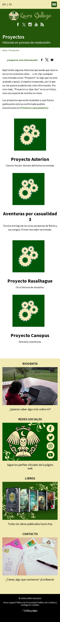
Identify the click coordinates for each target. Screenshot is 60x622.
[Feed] (42, 24)
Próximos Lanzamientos (34, 107)
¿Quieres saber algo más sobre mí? (30, 409)
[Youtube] (36, 24)
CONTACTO (30, 534)
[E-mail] (51, 60)
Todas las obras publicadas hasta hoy (30, 524)
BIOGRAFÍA (30, 364)
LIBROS (30, 478)
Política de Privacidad (26, 602)
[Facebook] (18, 24)
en (4, 4)
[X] (24, 24)
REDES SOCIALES (30, 419)
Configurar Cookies (30, 604)
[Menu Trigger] (54, 4)
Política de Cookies (47, 602)
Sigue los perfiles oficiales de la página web (30, 466)
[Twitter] (46, 60)
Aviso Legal (8, 602)
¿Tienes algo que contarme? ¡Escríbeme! (30, 579)
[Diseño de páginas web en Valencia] (30, 611)
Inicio (4, 50)
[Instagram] (30, 24)
